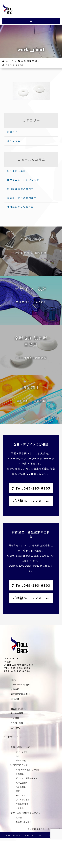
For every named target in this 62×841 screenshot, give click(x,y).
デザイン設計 (22, 751)
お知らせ (12, 131)
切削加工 (31, 388)
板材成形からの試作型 (20, 206)
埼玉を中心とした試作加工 (23, 180)
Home (13, 679)
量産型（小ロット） (25, 821)
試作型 (19, 817)
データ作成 (21, 760)
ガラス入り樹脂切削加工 (27, 778)
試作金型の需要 (16, 171)
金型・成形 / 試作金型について (25, 812)
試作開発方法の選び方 (20, 189)
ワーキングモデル (24, 799)
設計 (18, 756)
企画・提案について (20, 747)
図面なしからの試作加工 (22, 198)
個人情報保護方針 (36, 829)
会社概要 (14, 718)
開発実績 (14, 698)
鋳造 (18, 791)
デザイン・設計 (31, 289)
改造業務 (20, 808)
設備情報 (14, 689)
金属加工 (20, 773)
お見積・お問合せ (19, 722)
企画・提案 (31, 239)
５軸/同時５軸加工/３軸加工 (28, 769)
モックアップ (22, 795)
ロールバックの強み (20, 684)
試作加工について (19, 765)
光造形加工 (21, 786)
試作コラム (14, 140)
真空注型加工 (22, 782)
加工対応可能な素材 (20, 694)
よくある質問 (16, 713)
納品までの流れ (17, 708)
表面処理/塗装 (22, 803)
